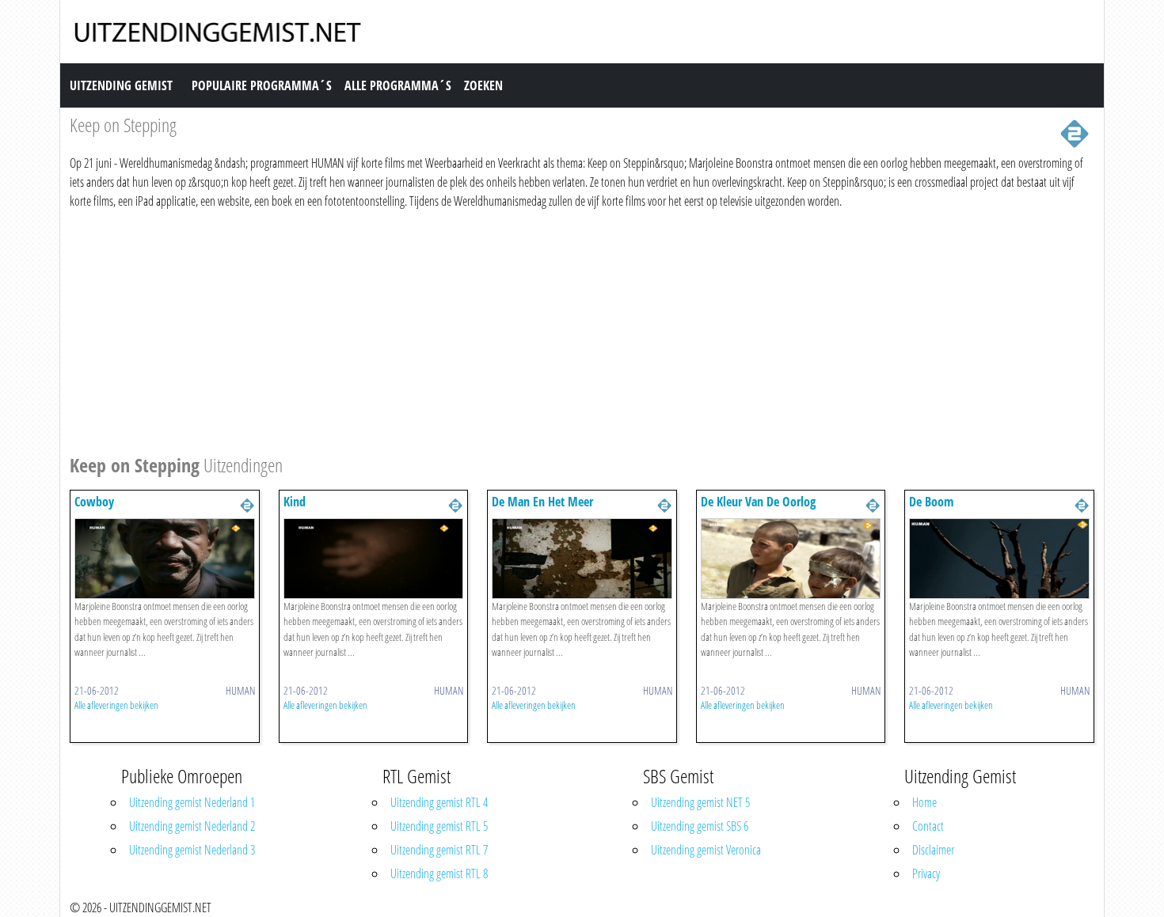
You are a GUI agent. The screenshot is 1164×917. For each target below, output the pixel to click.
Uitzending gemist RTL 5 (439, 826)
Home (924, 802)
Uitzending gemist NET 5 (700, 802)
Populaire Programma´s (262, 85)
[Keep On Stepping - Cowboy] (164, 557)
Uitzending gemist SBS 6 (699, 826)
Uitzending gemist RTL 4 (439, 802)
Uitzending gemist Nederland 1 (192, 802)
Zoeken (483, 85)
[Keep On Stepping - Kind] (373, 557)
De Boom (931, 501)
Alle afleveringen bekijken (116, 705)
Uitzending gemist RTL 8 (439, 873)
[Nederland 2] (1074, 132)
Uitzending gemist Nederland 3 (192, 849)
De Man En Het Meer (542, 501)
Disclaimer (933, 849)
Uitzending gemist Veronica (706, 849)
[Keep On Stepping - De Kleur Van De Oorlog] (791, 557)
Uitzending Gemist (121, 85)
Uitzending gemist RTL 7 (439, 849)
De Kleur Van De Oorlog (758, 501)
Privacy (926, 873)
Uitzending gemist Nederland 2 (192, 826)
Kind (294, 501)
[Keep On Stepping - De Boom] (999, 557)
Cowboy (94, 501)
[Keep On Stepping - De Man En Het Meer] (582, 557)
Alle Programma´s (397, 85)
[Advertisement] (545, 329)
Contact (928, 826)
